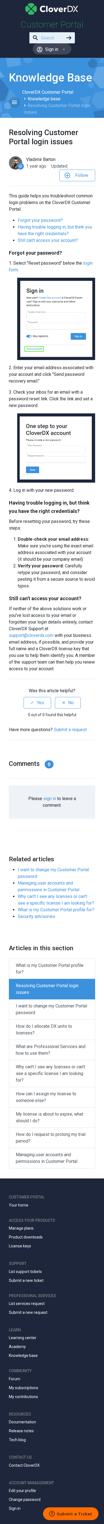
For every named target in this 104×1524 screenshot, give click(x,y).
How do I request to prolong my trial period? (50, 1138)
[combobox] (46, 37)
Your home (18, 1205)
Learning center (22, 1338)
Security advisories (36, 916)
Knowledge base (44, 98)
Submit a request (70, 729)
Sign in (15, 1508)
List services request (27, 1303)
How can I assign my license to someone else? (46, 1097)
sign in (49, 798)
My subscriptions (23, 1388)
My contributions (23, 1396)
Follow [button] (81, 175)
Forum (14, 1379)
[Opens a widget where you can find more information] (70, 1514)
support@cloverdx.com (31, 635)
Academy (17, 1346)
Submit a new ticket (26, 1280)
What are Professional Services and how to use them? (50, 1050)
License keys (20, 1246)
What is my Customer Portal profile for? (56, 909)
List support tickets (25, 1271)
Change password (24, 1499)
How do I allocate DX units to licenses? (44, 1030)
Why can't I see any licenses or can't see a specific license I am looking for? (50, 1073)
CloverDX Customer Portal (47, 92)
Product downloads (26, 1237)
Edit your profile (22, 1490)
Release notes (21, 1431)
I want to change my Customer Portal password (51, 1009)
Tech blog (17, 1440)
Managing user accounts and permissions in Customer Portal (46, 1158)
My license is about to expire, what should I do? (49, 1117)
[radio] (37, 703)
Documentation (22, 1422)
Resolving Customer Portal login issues (47, 989)
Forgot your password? (40, 220)
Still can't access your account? (48, 240)
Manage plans (21, 1228)
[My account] (52, 8)
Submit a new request (28, 1312)
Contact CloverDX (24, 1465)
